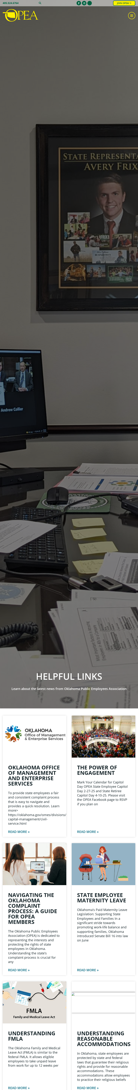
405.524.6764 (11, 3)
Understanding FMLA (31, 1036)
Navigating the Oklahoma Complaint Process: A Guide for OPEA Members (32, 908)
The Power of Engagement (97, 770)
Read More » (19, 831)
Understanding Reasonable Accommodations (104, 1039)
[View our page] (89, 3)
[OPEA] (21, 15)
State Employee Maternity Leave (101, 897)
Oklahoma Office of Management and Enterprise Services (34, 775)
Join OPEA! (123, 3)
